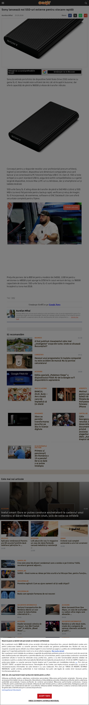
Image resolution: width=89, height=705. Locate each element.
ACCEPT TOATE (44, 696)
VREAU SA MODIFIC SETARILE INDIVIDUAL (44, 701)
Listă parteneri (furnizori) (11, 690)
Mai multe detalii (58, 651)
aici (76, 662)
